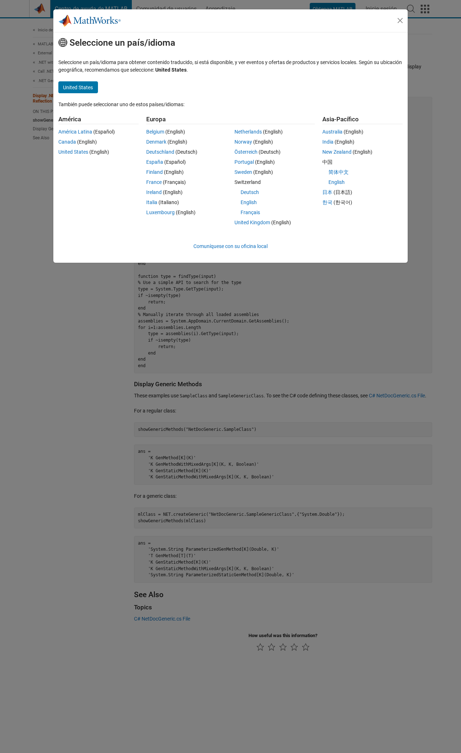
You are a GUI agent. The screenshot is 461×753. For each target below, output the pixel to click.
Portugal (244, 162)
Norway (243, 142)
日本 (327, 192)
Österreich (246, 152)
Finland (154, 172)
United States (73, 152)
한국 (327, 202)
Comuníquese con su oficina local (230, 246)
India (328, 142)
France (154, 182)
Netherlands (248, 132)
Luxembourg (160, 212)
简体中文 (338, 172)
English (249, 202)
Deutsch (250, 192)
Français (250, 212)
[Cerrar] (400, 20)
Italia (151, 202)
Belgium (155, 132)
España (154, 162)
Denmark (156, 142)
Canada (67, 142)
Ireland (154, 192)
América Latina (75, 132)
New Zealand (337, 152)
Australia (332, 132)
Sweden (243, 172)
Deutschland (160, 152)
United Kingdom (252, 222)
